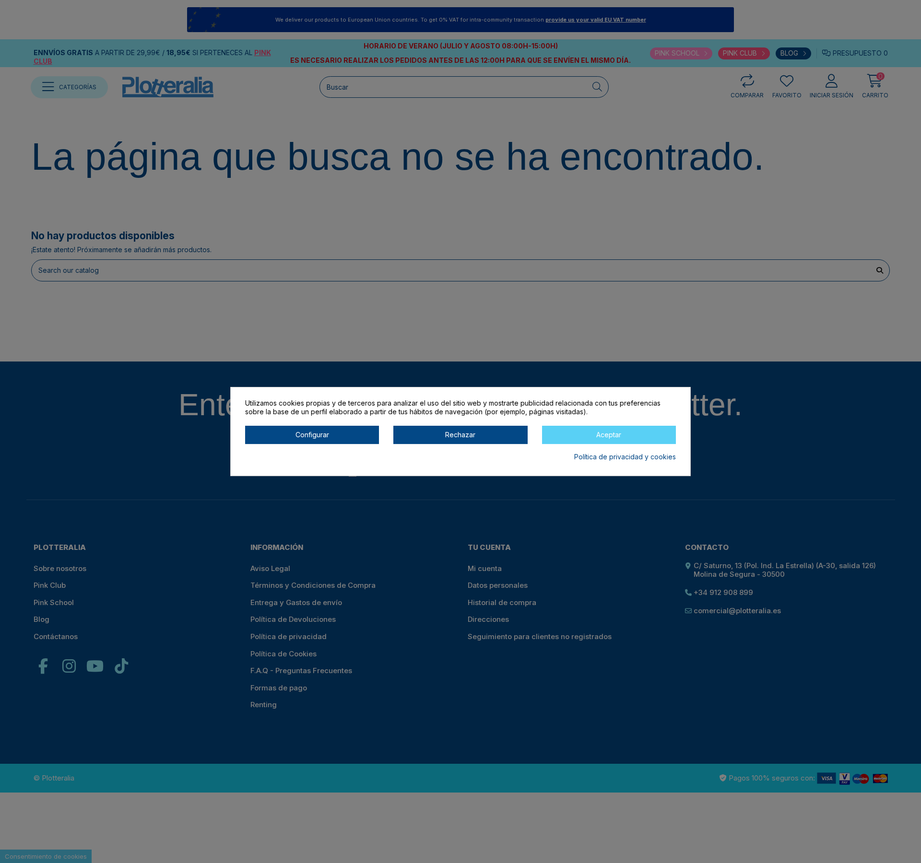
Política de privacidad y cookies (625, 457)
